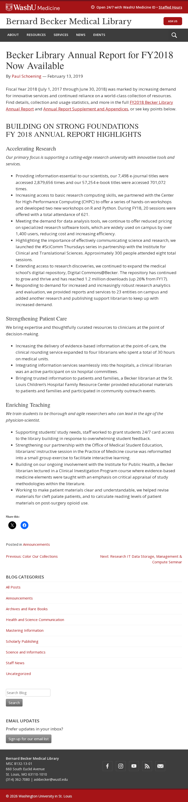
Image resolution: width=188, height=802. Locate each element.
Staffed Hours (170, 7)
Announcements (36, 544)
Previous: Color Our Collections (32, 556)
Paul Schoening (26, 76)
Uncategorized (18, 673)
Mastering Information (25, 630)
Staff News (15, 662)
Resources (36, 34)
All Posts (13, 587)
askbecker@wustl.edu (51, 779)
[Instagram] (121, 766)
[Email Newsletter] (160, 766)
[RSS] (147, 766)
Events (99, 34)
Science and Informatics (26, 652)
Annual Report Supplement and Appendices (85, 109)
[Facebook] (107, 766)
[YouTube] (134, 766)
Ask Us (172, 21)
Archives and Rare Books (27, 608)
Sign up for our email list (29, 738)
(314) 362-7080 (18, 779)
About (13, 34)
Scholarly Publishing (22, 641)
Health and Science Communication (35, 619)
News (80, 34)
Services (61, 34)
